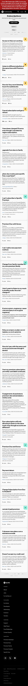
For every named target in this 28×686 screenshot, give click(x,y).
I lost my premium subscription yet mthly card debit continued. (13, 371)
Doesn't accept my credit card (13, 554)
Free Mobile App (8, 629)
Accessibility (6, 676)
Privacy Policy (6, 671)
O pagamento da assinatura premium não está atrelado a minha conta (12, 396)
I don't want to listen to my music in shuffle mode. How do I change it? (14, 290)
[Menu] (25, 12)
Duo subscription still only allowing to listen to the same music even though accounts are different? (14, 424)
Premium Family (8, 646)
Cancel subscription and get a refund (13, 111)
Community (8, 12)
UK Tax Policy (6, 680)
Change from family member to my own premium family (14, 265)
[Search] (18, 12)
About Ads (13, 673)
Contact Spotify (8, 632)
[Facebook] (15, 658)
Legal (5, 668)
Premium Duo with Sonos (11, 224)
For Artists (6, 603)
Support (6, 623)
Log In (21, 12)
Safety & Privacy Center (11, 668)
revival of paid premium (11, 509)
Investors (6, 612)
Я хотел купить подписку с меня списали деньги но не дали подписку (14, 310)
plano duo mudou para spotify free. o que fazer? (13, 175)
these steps (5, 8)
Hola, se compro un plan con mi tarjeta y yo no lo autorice (13, 331)
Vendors (6, 616)
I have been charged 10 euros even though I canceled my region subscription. (13, 130)
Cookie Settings (7, 673)
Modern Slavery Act (7, 678)
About (5, 590)
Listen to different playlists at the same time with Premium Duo (13, 68)
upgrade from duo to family (12, 150)
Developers (7, 606)
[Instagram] (5, 658)
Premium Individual (8, 639)
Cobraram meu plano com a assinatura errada (12, 532)
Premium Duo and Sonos (11, 447)
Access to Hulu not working (12, 41)
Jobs (5, 593)
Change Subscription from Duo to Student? (13, 491)
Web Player (7, 626)
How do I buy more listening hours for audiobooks (12, 86)
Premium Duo (7, 643)
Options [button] (14, 26)
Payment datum (8, 470)
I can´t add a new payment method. (12, 249)
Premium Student (8, 649)
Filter (13, 30)
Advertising (7, 609)
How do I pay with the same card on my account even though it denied (14, 348)
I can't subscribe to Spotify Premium (12, 199)
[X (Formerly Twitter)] (10, 658)
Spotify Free (7, 652)
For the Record (7, 596)
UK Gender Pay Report (8, 683)
